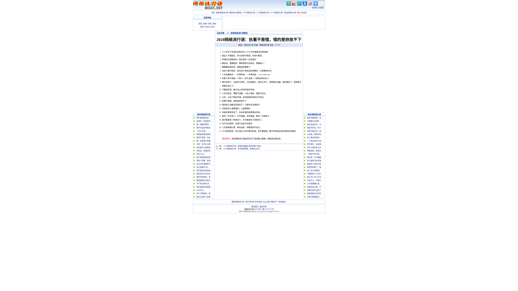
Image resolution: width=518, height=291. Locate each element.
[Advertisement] (274, 23)
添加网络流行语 (290, 13)
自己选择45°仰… (202, 167)
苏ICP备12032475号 (266, 209)
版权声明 (263, 207)
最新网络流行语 (222, 13)
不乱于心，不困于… (315, 180)
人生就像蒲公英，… (315, 184)
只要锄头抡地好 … (314, 121)
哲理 (202, 27)
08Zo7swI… (201, 154)
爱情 (205, 24)
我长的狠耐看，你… (315, 118)
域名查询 (282, 202)
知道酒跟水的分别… (315, 193)
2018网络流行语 (262, 13)
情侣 (214, 24)
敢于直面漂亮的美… (204, 157)
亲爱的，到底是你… (204, 121)
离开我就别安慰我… (204, 187)
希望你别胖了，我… (315, 167)
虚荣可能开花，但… (315, 131)
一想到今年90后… (314, 154)
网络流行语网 (252, 139)
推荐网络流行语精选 (239, 33)
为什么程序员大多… (315, 147)
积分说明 (258, 202)
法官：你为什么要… (204, 144)
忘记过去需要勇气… (204, 164)
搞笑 (200, 24)
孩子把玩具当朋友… (204, 170)
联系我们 (254, 207)
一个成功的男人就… (315, 141)
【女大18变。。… (203, 131)
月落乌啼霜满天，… (315, 197)
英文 (213, 27)
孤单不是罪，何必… (204, 137)
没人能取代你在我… (315, 161)
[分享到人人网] (304, 3)
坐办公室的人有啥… (204, 197)
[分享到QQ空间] (288, 3)
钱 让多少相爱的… (314, 170)
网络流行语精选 (235, 13)
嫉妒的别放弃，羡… (204, 177)
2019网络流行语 (249, 13)
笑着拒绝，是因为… (315, 151)
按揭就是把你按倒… (204, 134)
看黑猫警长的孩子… (204, 180)
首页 (213, 13)
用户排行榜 (250, 202)
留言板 (304, 13)
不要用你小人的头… (315, 174)
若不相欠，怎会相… (315, 144)
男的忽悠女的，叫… (315, 124)
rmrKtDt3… (200, 190)
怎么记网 (266, 202)
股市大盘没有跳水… (204, 128)
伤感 (210, 24)
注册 (321, 8)
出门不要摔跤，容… (204, 193)
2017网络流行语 (276, 13)
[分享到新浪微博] (293, 3)
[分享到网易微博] (310, 3)
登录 (314, 8)
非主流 (207, 27)
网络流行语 (248, 45)
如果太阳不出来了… (315, 190)
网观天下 (274, 202)
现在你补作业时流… (204, 174)
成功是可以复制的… (204, 147)
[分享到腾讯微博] (299, 3)
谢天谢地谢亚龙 (202, 118)
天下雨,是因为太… (203, 184)
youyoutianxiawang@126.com (268, 211)
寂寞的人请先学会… (315, 164)
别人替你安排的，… (315, 137)
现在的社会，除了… (315, 128)
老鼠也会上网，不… (315, 187)
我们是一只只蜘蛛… (315, 157)
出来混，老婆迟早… (204, 151)
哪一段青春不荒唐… (204, 141)
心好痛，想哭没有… (315, 134)
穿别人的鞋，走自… (204, 161)
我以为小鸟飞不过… (315, 177)
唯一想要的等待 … (203, 124)
